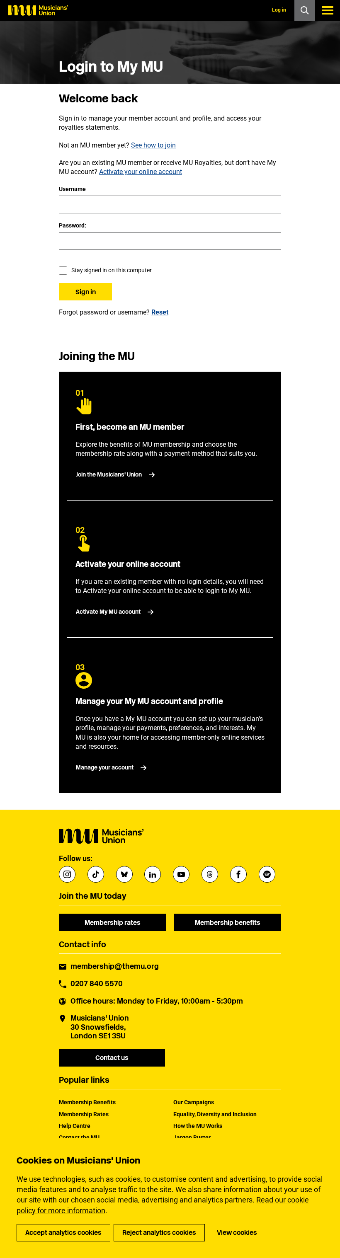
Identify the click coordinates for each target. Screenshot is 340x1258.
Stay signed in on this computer (111, 270)
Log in (279, 10)
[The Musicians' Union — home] (38, 10)
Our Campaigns (193, 1102)
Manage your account (105, 767)
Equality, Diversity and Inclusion (215, 1114)
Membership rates (113, 923)
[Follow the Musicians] (67, 874)
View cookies (237, 1232)
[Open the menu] (327, 10)
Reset (159, 312)
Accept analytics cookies (63, 1232)
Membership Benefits (87, 1102)
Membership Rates (84, 1114)
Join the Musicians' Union (109, 474)
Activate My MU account (108, 611)
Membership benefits (227, 923)
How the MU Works (197, 1126)
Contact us (112, 1058)
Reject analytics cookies (159, 1232)
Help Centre (74, 1126)
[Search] (304, 10)
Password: (72, 225)
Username (72, 189)
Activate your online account (140, 172)
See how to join (153, 145)
